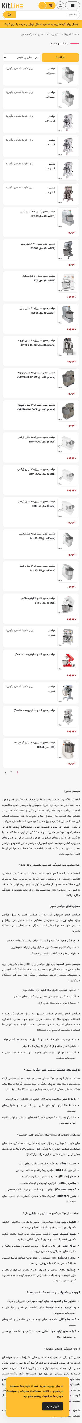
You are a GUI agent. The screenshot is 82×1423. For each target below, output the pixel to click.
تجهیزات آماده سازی (48, 34)
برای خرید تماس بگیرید (19, 68)
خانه (76, 34)
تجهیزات (66, 34)
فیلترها (60, 57)
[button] (72, 5)
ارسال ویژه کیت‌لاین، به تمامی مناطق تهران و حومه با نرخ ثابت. (41, 24)
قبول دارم (52, 1406)
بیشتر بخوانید (32, 1396)
